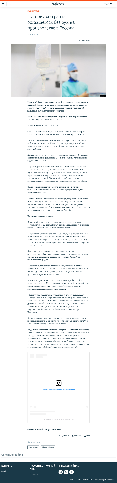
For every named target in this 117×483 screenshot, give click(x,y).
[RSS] (66, 472)
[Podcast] (71, 472)
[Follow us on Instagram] (60, 472)
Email (3, 471)
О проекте (34, 474)
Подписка (108, 4)
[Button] (84, 40)
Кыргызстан (33, 11)
